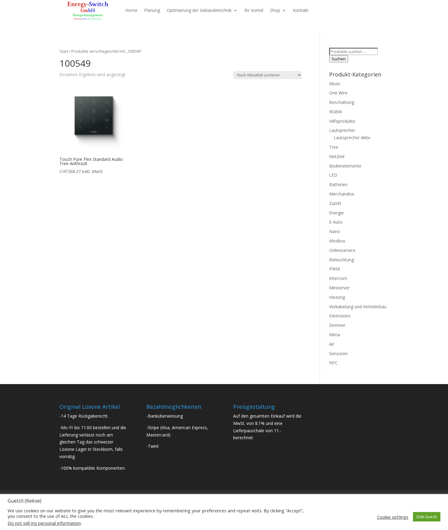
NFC (333, 363)
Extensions (339, 316)
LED (333, 175)
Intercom (338, 278)
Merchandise (341, 194)
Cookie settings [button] (392, 517)
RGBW (335, 112)
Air (331, 344)
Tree (333, 147)
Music (335, 84)
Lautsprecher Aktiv (352, 137)
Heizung (337, 297)
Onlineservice (342, 250)
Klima (334, 334)
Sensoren (338, 353)
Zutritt (335, 203)
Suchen (339, 59)
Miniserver (339, 288)
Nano (334, 231)
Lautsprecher (342, 130)
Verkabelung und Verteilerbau (357, 306)
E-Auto (336, 222)
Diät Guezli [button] (427, 516)
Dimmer (337, 325)
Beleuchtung (341, 260)
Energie (336, 213)
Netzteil (336, 156)
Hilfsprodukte (342, 121)
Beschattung (341, 102)
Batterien (338, 184)
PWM (334, 269)
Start (63, 51)
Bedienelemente (345, 166)
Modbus (337, 241)
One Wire (338, 93)
